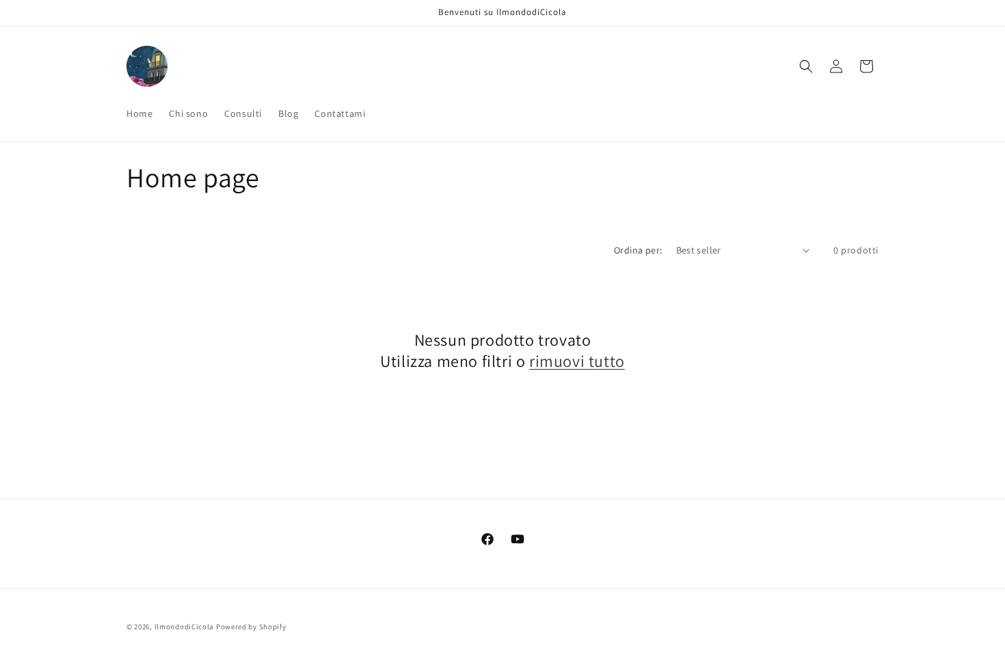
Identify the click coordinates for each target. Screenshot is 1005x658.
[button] (806, 66)
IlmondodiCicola (185, 626)
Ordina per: (638, 250)
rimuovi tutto (577, 361)
